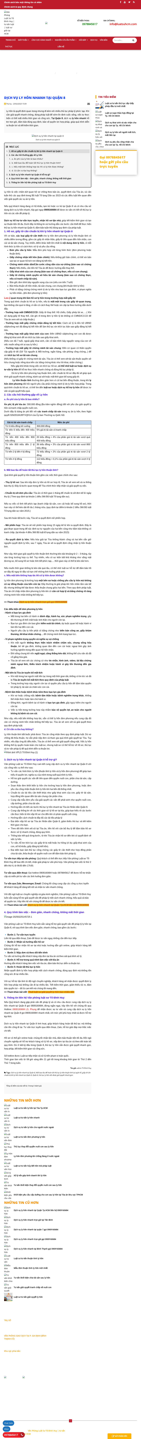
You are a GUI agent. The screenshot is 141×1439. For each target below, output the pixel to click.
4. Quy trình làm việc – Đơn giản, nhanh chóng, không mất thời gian (40, 178)
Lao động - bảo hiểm (95, 1337)
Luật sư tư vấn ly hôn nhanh (27, 1117)
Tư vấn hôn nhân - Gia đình (125, 1331)
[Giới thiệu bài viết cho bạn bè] (89, 103)
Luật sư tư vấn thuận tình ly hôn (28, 1258)
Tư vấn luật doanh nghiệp (123, 1378)
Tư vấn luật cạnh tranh (125, 1350)
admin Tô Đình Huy (84, 1068)
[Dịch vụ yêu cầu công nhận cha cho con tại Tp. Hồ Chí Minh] (99, 143)
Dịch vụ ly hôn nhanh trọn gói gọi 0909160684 (35, 1239)
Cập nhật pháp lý (65, 1374)
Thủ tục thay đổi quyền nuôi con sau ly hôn (34, 1146)
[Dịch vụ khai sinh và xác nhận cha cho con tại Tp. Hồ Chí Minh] (99, 124)
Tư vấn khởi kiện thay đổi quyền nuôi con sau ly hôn (38, 1185)
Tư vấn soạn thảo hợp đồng (96, 1370)
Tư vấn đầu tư (121, 1346)
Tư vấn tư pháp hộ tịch (125, 1372)
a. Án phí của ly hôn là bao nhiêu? (27, 159)
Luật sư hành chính (95, 1355)
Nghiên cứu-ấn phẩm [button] (65, 40)
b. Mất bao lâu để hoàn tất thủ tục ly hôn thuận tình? (36, 163)
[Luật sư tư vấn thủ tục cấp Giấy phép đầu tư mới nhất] (99, 105)
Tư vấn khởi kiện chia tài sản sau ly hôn (32, 1277)
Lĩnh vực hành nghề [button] (41, 40)
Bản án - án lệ (64, 1378)
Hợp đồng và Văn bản (96, 1364)
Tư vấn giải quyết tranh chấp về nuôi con (32, 1287)
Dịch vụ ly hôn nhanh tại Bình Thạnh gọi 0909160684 (38, 1248)
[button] (70, 1420)
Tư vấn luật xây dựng (124, 1359)
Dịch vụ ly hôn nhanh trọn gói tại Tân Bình (33, 1220)
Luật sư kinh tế (93, 1333)
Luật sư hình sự (93, 1350)
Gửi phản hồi (121, 1436)
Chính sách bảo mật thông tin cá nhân (23, 2)
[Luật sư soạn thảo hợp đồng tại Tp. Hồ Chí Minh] (99, 114)
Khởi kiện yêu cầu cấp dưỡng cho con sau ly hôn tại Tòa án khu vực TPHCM (48, 1194)
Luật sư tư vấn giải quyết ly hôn (28, 1297)
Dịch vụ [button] (93, 40)
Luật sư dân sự (93, 1346)
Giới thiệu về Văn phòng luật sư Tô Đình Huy (69, 1322)
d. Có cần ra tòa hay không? (24, 170)
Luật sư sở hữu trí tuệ (96, 1359)
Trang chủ (11, 40)
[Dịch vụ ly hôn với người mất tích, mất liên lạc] (99, 133)
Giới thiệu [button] (23, 40)
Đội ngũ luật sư (65, 1333)
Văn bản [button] (103, 40)
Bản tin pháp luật (66, 1369)
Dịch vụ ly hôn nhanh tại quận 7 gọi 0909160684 (36, 1229)
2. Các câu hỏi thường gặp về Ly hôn (25, 155)
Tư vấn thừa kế (121, 1321)
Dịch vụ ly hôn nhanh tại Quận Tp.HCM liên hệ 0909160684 (41, 1210)
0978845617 (89, 24)
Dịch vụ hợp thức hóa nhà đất (96, 1377)
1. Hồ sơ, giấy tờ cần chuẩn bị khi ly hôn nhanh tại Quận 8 (35, 151)
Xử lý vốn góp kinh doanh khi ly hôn (30, 1175)
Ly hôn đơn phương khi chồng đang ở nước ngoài (36, 1156)
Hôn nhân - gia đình (87, 73)
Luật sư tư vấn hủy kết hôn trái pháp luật (32, 1165)
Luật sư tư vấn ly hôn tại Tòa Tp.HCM (31, 1108)
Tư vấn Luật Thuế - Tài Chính (125, 1386)
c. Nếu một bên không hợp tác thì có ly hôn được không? (38, 166)
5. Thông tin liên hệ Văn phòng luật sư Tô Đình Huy (32, 182)
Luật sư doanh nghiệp (96, 1324)
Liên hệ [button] (61, 46)
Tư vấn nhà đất (121, 1325)
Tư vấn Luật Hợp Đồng (125, 1391)
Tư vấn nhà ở (121, 1337)
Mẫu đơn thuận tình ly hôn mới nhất (31, 1268)
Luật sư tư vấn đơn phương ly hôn (29, 1137)
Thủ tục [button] (8, 46)
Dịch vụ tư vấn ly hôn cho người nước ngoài (34, 1127)
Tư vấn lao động (122, 1341)
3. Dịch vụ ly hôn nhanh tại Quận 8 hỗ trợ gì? (29, 174)
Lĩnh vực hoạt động (66, 1328)
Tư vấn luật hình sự (123, 1363)
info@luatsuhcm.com (123, 24)
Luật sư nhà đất (93, 1328)
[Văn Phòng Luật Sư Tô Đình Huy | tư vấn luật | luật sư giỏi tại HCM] (9, 22)
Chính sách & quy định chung (18, 7)
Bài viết (61, 1365)
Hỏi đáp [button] (82, 40)
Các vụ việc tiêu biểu (67, 1337)
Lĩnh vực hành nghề (66, 73)
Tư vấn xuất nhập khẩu (125, 1355)
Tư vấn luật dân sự (123, 1368)
